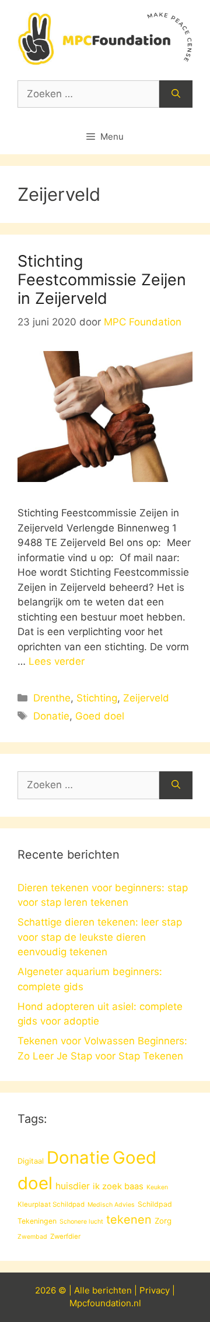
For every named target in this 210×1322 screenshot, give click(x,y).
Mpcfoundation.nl (105, 1303)
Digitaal (31, 1160)
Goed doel (99, 716)
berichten (112, 1290)
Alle (83, 1290)
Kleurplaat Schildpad (51, 1204)
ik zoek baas (118, 1186)
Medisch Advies (111, 1204)
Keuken (157, 1187)
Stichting (96, 698)
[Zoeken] (175, 94)
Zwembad (32, 1237)
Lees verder (57, 661)
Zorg (163, 1220)
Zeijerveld (146, 698)
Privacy (154, 1290)
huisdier (72, 1186)
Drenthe (52, 698)
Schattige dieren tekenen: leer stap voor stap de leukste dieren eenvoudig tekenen (100, 937)
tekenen (129, 1220)
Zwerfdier (65, 1236)
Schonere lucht (81, 1221)
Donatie (51, 716)
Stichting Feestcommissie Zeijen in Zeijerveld (102, 280)
